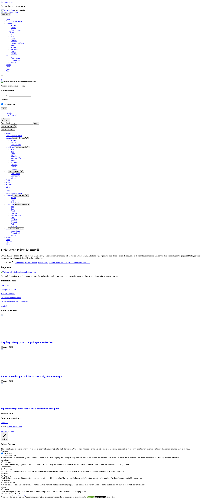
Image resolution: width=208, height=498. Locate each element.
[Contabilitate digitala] (10, 12)
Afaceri (13, 25)
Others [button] (3, 487)
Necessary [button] (5, 451)
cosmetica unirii (31, 263)
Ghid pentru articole (8, 289)
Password (4, 100)
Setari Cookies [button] (100, 497)
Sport (8, 67)
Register (9, 113)
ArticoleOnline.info (14, 427)
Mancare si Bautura (18, 43)
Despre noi (5, 285)
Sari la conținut (6, 2)
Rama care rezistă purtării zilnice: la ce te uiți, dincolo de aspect (32, 376)
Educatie (14, 41)
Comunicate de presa (14, 21)
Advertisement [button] (6, 480)
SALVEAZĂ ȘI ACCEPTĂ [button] (12, 494)
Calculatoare (15, 58)
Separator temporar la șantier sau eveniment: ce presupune (30, 408)
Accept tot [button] (90, 497)
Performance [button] (6, 467)
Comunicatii (15, 60)
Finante (13, 28)
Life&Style (10, 32)
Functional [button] (5, 460)
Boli (12, 36)
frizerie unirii (43, 263)
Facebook (4, 423)
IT (7, 56)
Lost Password (11, 115)
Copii (13, 39)
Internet (13, 62)
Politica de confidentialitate (11, 298)
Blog (8, 71)
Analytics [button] (4, 473)
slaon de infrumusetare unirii (79, 263)
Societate (14, 49)
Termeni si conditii (8, 294)
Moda (13, 45)
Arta (12, 34)
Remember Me (9, 104)
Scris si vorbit (16, 30)
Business (9, 23)
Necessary (8, 453)
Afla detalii (111, 497)
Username (5, 95)
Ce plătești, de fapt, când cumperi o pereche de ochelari (28, 342)
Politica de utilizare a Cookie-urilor (14, 302)
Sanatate (14, 47)
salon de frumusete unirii (58, 263)
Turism (13, 52)
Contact (4, 306)
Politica (8, 65)
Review (9, 69)
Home (8, 19)
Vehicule (14, 54)
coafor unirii (19, 263)
